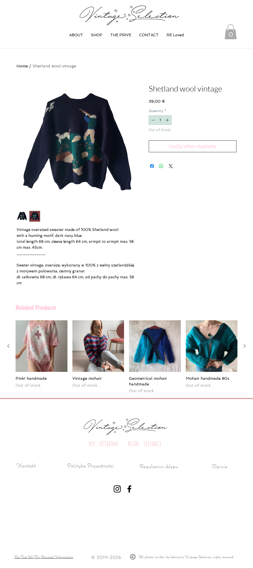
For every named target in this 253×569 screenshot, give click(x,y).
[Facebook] (129, 489)
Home (22, 66)
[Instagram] (117, 489)
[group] (126, 357)
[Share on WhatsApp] (161, 166)
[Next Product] (245, 346)
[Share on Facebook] (152, 166)
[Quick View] (41, 346)
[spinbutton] (160, 120)
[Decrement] (152, 120)
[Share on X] (171, 166)
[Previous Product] (8, 346)
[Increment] (168, 120)
